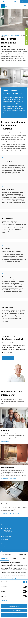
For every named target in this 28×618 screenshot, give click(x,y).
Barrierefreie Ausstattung (9, 504)
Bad (8, 35)
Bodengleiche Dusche (8, 467)
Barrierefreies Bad (15, 35)
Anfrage (24, 1)
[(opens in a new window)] (26, 29)
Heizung (3, 546)
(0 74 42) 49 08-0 (9, 1)
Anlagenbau (4, 551)
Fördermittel (5, 430)
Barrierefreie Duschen (8, 478)
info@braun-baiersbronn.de (15, 1)
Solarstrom (3, 549)
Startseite (3, 35)
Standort (4, 1)
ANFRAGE (26, 41)
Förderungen (5, 441)
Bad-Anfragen (8, 358)
